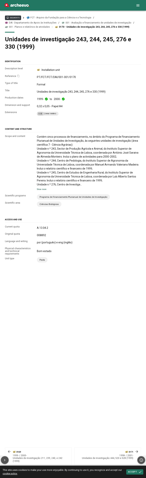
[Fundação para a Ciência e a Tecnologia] (17, 6)
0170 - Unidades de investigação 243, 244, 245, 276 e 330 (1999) (94, 27)
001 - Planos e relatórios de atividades (29, 27)
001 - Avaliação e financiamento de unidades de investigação (98, 22)
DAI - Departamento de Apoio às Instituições (32, 22)
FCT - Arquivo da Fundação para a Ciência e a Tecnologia (60, 17)
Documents (12, 17)
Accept (132, 471)
